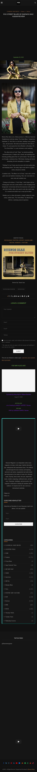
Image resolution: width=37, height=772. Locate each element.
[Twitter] (6, 763)
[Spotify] (25, 763)
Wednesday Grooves (19, 620)
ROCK (19, 609)
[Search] (35, 2)
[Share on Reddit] (18, 296)
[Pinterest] (11, 763)
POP (19, 597)
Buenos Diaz (21, 289)
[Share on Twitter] (13, 296)
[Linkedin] (14, 763)
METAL (19, 581)
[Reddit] (30, 763)
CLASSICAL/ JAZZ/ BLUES (19, 545)
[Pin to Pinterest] (15, 296)
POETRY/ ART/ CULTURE (19, 593)
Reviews (19, 601)
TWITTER (15, 240)
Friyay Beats (19, 561)
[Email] (19, 763)
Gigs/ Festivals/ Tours (19, 565)
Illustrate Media (31, 769)
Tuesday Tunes (19, 616)
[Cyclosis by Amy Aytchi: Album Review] (18, 380)
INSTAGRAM (8, 240)
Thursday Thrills (19, 612)
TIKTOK (11, 242)
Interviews (19, 577)
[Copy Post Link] (24, 296)
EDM (19, 553)
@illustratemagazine (7, 643)
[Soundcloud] (22, 763)
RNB (19, 605)
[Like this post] (9, 296)
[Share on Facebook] (11, 296)
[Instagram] (8, 763)
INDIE (19, 573)
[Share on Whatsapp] (20, 296)
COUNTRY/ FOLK (19, 549)
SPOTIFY (21, 240)
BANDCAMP (29, 240)
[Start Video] (18, 428)
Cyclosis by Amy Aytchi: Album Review (18, 394)
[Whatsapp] (27, 763)
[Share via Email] (28, 296)
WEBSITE (18, 242)
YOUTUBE (25, 242)
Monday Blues (19, 585)
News (19, 589)
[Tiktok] (33, 763)
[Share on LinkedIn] (16, 296)
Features (19, 557)
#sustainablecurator (9, 289)
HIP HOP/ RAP (19, 569)
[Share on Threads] (26, 296)
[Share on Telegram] (22, 296)
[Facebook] (3, 763)
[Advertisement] (18, 37)
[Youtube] (16, 763)
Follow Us (6, 495)
